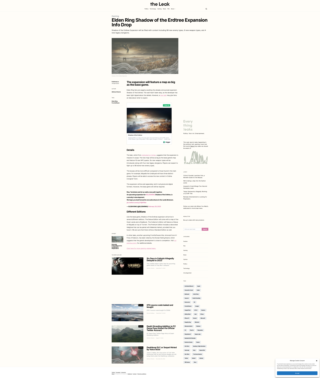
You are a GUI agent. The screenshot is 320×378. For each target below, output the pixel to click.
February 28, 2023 (154, 206)
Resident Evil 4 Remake (190, 338)
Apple (198, 286)
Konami (194, 318)
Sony (194, 350)
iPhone (202, 314)
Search (205, 229)
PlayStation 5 (188, 334)
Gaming (159, 9)
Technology (153, 9)
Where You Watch (202, 206)
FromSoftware (116, 103)
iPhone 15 (187, 318)
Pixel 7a (192, 330)
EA (194, 302)
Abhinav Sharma (116, 92)
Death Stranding (196, 298)
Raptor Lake (197, 334)
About (172, 9)
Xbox (195, 362)
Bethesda (187, 294)
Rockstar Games (188, 342)
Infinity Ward (187, 314)
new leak (163, 95)
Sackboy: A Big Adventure (199, 346)
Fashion (185, 241)
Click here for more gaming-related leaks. (141, 248)
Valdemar (130, 373)
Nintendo (197, 322)
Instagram (123, 372)
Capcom (187, 298)
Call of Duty (195, 294)
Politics (146, 9)
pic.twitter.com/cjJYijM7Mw (136, 202)
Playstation (200, 330)
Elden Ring (115, 101)
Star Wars (187, 354)
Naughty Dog (188, 322)
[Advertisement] (145, 288)
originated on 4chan (148, 155)
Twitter (186, 358)
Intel (195, 314)
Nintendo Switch (188, 326)
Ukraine (201, 358)
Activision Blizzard (189, 286)
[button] (317, 360)
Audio (198, 290)
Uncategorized (187, 273)
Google (197, 306)
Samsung (187, 350)
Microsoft (203, 318)
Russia (198, 342)
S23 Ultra (187, 346)
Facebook (118, 372)
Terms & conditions (141, 373)
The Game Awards (197, 354)
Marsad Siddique (150, 313)
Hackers (203, 310)
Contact (134, 373)
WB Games (187, 362)
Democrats (187, 302)
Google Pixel (187, 310)
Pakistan (198, 326)
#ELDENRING (150, 195)
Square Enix (202, 350)
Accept (297, 373)
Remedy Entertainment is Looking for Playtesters (117, 246)
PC (185, 330)
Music (164, 9)
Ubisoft (194, 358)
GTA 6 (195, 310)
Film (168, 9)
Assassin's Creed (189, 290)
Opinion (185, 259)
